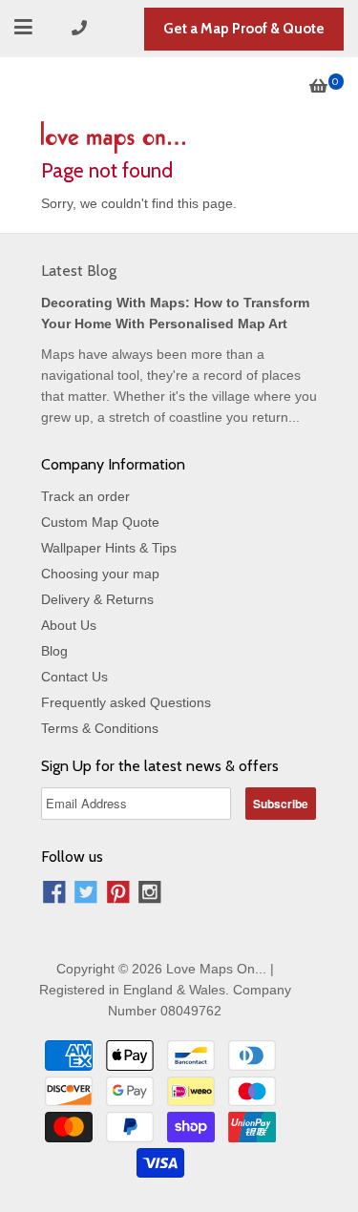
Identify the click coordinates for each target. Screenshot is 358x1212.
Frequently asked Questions (126, 702)
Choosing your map (100, 573)
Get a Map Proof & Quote (244, 28)
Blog (54, 650)
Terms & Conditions (99, 728)
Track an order (85, 496)
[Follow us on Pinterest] (118, 895)
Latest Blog (78, 270)
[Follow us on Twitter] (85, 895)
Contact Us (74, 676)
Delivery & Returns (97, 599)
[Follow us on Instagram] (149, 895)
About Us (68, 625)
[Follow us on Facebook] (54, 895)
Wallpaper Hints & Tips (109, 547)
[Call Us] (82, 28)
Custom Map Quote (100, 522)
